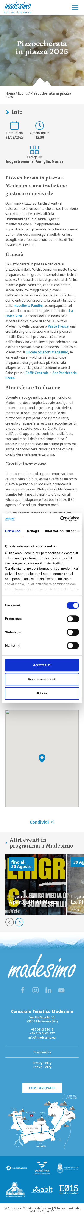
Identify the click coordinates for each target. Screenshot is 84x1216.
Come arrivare (42, 1088)
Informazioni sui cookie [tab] (63, 531)
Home (10, 93)
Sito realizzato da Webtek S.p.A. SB (55, 1209)
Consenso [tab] (12, 531)
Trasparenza (42, 1052)
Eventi (23, 93)
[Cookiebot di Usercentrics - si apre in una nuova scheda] (60, 519)
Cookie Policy (42, 1067)
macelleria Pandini (28, 305)
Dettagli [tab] (33, 531)
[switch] (73, 618)
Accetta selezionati (42, 679)
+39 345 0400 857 (42, 1033)
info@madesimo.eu (42, 1037)
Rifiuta (42, 693)
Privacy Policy (42, 1063)
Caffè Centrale (37, 372)
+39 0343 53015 (42, 1029)
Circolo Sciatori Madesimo (47, 352)
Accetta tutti (42, 665)
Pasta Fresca (58, 326)
